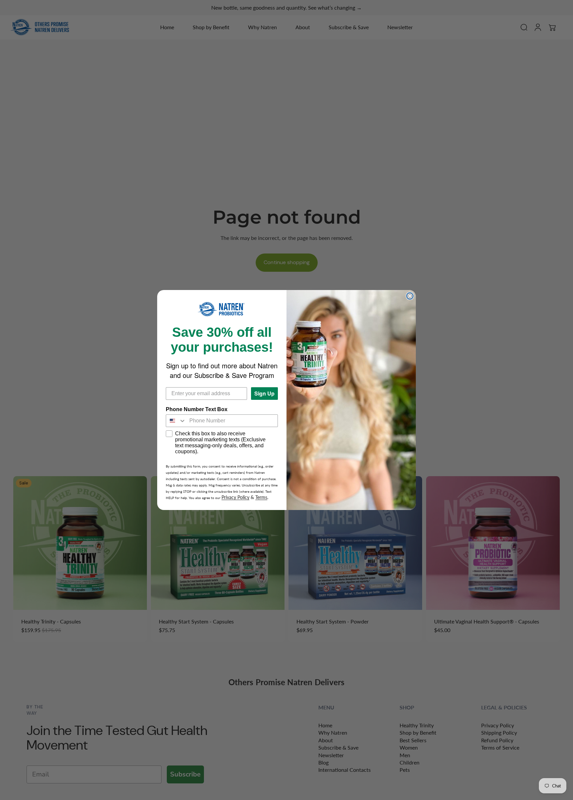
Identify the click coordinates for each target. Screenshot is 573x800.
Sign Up (264, 393)
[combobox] (176, 421)
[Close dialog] (410, 296)
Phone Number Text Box (196, 409)
